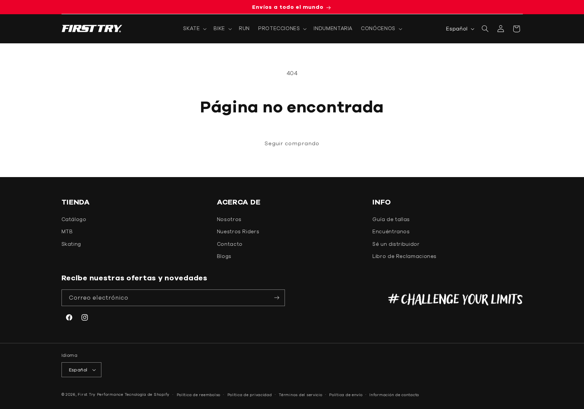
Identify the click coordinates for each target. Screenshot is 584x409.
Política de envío (346, 394)
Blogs (224, 256)
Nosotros (229, 219)
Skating (71, 244)
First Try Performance (100, 394)
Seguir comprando (292, 143)
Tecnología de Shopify (147, 394)
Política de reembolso (198, 394)
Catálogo (74, 219)
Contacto (230, 244)
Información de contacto (394, 394)
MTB (67, 231)
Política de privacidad (249, 394)
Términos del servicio (300, 394)
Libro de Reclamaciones (404, 256)
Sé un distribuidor (395, 244)
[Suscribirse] (277, 297)
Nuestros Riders (238, 231)
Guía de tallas (391, 219)
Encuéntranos (391, 231)
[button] (194, 28)
